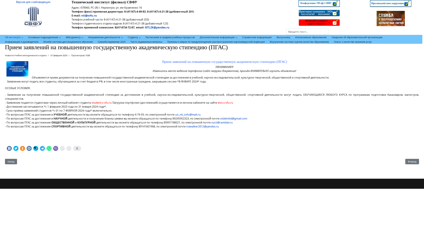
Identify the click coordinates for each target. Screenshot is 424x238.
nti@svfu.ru (89, 15)
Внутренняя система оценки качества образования (299, 41)
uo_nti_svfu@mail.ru (188, 114)
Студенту (133, 37)
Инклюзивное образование (311, 37)
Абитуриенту (73, 37)
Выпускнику (283, 37)
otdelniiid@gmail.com (233, 118)
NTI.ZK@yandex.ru (157, 27)
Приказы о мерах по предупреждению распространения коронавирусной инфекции (216, 41)
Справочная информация (257, 37)
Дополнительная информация (217, 37)
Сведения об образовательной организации (357, 37)
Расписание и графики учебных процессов (170, 37)
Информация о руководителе (21, 41)
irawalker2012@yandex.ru (202, 126)
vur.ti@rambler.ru (222, 122)
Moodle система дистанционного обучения (68, 41)
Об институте (12, 37)
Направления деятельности (104, 37)
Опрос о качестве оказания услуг (353, 41)
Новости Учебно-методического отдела (26, 55)
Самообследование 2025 (112, 41)
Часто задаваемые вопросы (146, 41)
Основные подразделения (43, 37)
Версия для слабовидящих (33, 2)
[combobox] (307, 32)
